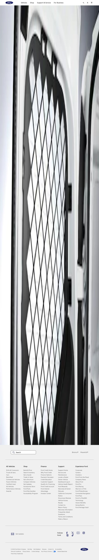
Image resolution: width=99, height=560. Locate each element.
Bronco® (75, 452)
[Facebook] (67, 533)
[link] (29, 549)
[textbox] (23, 452)
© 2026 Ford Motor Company (18, 549)
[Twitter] (72, 533)
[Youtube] (78, 533)
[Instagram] (84, 533)
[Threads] (67, 535)
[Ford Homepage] (84, 549)
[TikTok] (72, 535)
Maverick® (84, 452)
